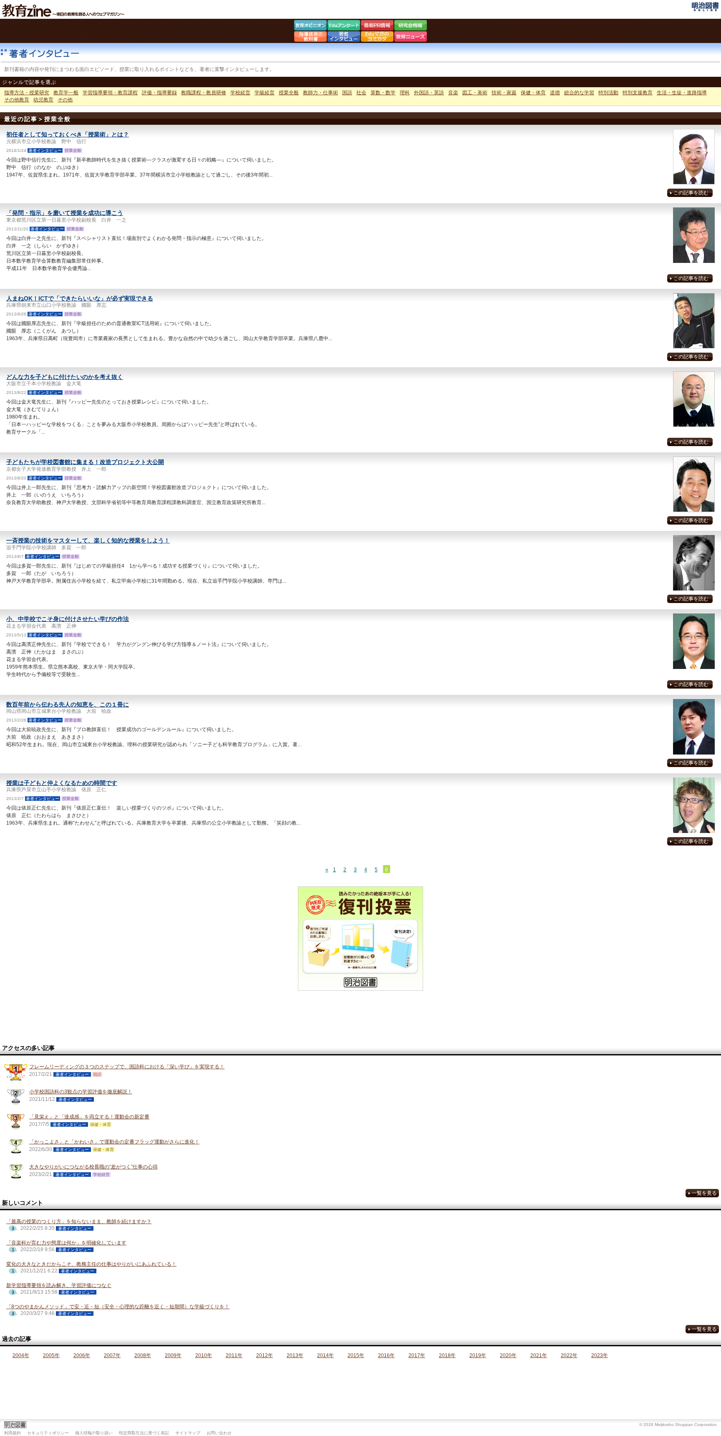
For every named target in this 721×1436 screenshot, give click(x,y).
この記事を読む (690, 193)
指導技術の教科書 (310, 37)
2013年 (295, 1355)
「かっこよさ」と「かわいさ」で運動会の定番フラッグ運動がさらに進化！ (114, 1142)
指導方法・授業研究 (26, 93)
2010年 (203, 1355)
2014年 (325, 1355)
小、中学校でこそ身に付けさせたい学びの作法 (67, 619)
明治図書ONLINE (705, 6)
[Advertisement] (360, 1018)
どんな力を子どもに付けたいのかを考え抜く (64, 377)
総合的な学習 (579, 93)
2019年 (477, 1355)
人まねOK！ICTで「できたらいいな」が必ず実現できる (79, 298)
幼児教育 (43, 100)
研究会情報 (410, 26)
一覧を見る (704, 1193)
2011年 (234, 1355)
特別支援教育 (638, 93)
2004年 (21, 1355)
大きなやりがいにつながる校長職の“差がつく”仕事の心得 (93, 1167)
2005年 (51, 1355)
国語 (347, 93)
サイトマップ (187, 1433)
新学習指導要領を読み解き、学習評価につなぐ (58, 1285)
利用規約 (12, 1433)
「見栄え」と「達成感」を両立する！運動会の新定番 (89, 1117)
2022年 (569, 1355)
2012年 (264, 1355)
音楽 (453, 93)
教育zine (64, 10)
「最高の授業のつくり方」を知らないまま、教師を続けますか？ (78, 1221)
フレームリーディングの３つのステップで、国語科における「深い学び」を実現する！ (126, 1067)
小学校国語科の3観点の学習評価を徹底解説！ (80, 1092)
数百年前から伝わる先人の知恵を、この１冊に (67, 704)
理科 (405, 93)
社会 (361, 93)
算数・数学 (383, 93)
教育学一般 (65, 93)
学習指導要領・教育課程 (110, 93)
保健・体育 (533, 93)
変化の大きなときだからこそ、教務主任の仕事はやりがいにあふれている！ (91, 1264)
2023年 (599, 1355)
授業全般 (289, 93)
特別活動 (608, 93)
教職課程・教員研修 (203, 93)
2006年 (81, 1355)
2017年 (416, 1355)
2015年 (356, 1355)
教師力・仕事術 (320, 93)
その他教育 (16, 100)
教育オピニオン (310, 26)
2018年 (447, 1355)
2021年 (538, 1355)
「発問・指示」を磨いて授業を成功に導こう (64, 212)
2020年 (508, 1355)
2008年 (142, 1355)
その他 (65, 100)
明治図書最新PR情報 (377, 26)
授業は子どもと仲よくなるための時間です (61, 783)
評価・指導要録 (159, 93)
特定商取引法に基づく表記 (144, 1433)
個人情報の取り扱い (94, 1433)
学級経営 (265, 93)
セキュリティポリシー (48, 1433)
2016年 (386, 1355)
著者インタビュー (344, 37)
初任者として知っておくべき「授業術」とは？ (67, 134)
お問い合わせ (219, 1433)
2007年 (112, 1355)
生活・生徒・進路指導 (682, 93)
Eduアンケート (344, 26)
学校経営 (240, 93)
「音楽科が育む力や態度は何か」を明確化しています (66, 1243)
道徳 (555, 93)
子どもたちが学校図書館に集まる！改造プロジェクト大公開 (85, 462)
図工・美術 (474, 93)
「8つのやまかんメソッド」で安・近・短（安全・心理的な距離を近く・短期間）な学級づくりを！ (117, 1307)
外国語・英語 (429, 93)
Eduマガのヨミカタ (377, 37)
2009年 (173, 1355)
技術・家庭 (504, 93)
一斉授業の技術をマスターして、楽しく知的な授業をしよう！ (88, 540)
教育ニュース (410, 37)
